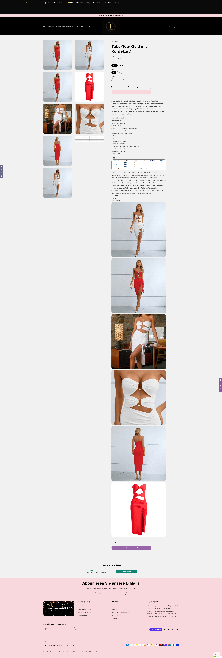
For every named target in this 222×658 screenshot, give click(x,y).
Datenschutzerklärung (65, 651)
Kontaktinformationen (98, 651)
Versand (113, 59)
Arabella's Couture (52, 651)
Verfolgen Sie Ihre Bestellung (121, 612)
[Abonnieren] (125, 594)
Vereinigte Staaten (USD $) (52, 645)
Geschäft (115, 609)
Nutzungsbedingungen (84, 609)
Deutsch (69, 645)
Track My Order (82, 615)
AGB (90, 651)
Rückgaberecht (82, 606)
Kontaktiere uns (117, 615)
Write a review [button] (126, 571)
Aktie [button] (115, 542)
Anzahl (113, 76)
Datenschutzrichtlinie (84, 612)
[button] (170, 27)
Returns (114, 618)
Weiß (121, 65)
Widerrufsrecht (77, 651)
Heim (113, 606)
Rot (114, 65)
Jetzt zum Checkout (131, 92)
